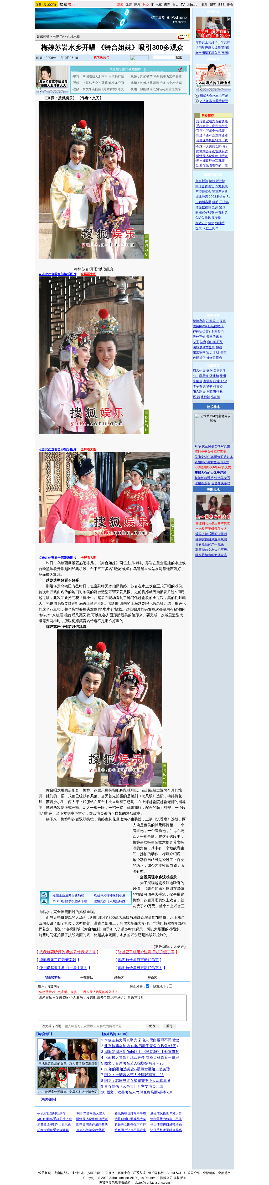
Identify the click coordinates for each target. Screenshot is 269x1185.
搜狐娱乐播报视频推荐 (125, 69)
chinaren (193, 5)
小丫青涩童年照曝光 (52, 1092)
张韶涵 (215, 397)
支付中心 (78, 1173)
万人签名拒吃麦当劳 (83, 1063)
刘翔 (215, 207)
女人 (175, 5)
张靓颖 (205, 397)
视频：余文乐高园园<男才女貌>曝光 (98, 89)
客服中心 (124, 1173)
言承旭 (208, 381)
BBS (221, 5)
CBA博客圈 (203, 202)
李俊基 (197, 381)
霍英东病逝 (220, 191)
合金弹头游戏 (220, 483)
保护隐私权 (156, 1173)
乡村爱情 (217, 331)
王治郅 (224, 202)
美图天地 (213, 489)
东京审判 (199, 352)
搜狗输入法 (61, 1173)
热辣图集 (213, 12)
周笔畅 (208, 386)
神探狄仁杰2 (201, 331)
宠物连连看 (202, 483)
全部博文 (224, 1173)
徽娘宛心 (199, 321)
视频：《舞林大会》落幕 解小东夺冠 (98, 83)
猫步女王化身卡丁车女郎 (212, 42)
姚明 (215, 202)
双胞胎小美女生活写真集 (212, 462)
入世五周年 (210, 228)
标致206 (201, 223)
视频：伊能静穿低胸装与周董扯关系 (156, 89)
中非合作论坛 (204, 186)
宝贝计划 (212, 352)
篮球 (222, 207)
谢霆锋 (204, 376)
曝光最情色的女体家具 (211, 555)
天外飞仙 (199, 337)
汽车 (159, 5)
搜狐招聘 (93, 1173)
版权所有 (179, 1178)
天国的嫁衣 (214, 337)
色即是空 (199, 358)
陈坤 (216, 381)
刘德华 (208, 370)
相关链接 (48, 1099)
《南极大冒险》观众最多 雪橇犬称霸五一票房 (141, 1057)
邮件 (204, 5)
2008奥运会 (217, 197)
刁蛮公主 (212, 321)
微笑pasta (200, 326)
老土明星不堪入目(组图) (212, 53)
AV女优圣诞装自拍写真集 (212, 446)
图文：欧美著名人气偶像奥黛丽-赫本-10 (139, 1092)
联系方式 (139, 1173)
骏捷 (211, 223)
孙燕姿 (218, 386)
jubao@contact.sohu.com (152, 1182)
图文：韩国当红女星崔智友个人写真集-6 (137, 1080)
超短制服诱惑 (204, 478)
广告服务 (108, 1173)
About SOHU (176, 1173)
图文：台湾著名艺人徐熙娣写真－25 (134, 1075)
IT (152, 5)
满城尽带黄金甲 (204, 347)
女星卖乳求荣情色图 (83, 1092)
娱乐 (137, 5)
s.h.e (223, 381)
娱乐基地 (213, 407)
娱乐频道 (43, 37)
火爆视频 (213, 59)
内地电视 (73, 37)
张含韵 (197, 392)
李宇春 (197, 386)
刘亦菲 (208, 392)
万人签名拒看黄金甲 (214, 101)
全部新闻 (209, 1173)
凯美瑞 (216, 218)
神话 (219, 347)
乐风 (208, 218)
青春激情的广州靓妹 (209, 544)
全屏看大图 (88, 274)
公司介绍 (194, 1173)
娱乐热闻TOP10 (115, 1034)
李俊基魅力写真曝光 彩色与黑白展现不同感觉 (141, 1040)
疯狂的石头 (215, 342)
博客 (213, 5)
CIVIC (199, 218)
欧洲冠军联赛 (204, 212)
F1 (228, 197)
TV (183, 5)
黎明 (223, 376)
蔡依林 (218, 392)
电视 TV (58, 37)
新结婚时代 (216, 326)
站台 (203, 342)
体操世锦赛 (203, 207)
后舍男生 (219, 370)
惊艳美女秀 (222, 478)
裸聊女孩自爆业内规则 (211, 539)
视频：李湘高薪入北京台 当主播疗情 (98, 76)
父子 (196, 342)
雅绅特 (220, 223)
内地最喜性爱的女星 (52, 1063)
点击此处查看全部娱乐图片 (57, 274)
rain (195, 376)
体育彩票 (221, 212)
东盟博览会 (203, 191)
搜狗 (230, 5)
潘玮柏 (214, 376)
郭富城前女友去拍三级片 (212, 550)
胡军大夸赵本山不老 (214, 96)
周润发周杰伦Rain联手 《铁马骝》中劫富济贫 (141, 1052)
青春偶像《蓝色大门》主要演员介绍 (133, 1086)
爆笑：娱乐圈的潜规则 (211, 534)
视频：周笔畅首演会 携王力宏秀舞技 (156, 76)
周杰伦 (197, 370)
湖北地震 (201, 197)
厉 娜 (196, 397)
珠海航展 (221, 186)
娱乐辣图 (44, 1034)
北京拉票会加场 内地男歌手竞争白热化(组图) (141, 1046)
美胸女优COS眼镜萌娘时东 (214, 457)
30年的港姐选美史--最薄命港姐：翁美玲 (137, 1069)
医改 (198, 228)
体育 (129, 5)
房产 (167, 5)
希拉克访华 (217, 181)
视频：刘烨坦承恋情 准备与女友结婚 (156, 83)
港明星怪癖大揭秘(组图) (212, 47)
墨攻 (223, 352)
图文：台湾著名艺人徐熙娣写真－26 (134, 1063)
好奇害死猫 (214, 358)
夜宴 (223, 321)
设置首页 (44, 1173)
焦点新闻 (201, 181)
